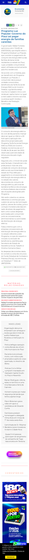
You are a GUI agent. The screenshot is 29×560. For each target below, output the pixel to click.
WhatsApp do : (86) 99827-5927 (15, 267)
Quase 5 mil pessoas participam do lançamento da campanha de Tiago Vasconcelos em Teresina (15, 437)
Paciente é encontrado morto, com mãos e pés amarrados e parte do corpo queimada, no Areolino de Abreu (15, 359)
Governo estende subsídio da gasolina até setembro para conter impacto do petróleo (12, 294)
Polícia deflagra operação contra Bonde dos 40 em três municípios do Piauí (14, 347)
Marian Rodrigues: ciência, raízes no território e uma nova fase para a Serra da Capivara (14, 383)
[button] (14, 552)
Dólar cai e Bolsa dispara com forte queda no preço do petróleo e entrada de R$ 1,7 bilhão (14, 312)
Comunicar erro (14, 270)
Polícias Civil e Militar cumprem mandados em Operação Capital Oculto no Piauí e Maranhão (15, 371)
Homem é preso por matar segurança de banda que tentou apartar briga (15, 394)
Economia (19, 9)
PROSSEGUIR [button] (10, 557)
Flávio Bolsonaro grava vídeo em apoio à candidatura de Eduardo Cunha (14, 404)
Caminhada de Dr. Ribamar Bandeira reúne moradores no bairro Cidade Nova (15, 427)
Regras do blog (19, 13)
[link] (7, 25)
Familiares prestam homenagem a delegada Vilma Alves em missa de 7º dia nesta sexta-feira (14, 416)
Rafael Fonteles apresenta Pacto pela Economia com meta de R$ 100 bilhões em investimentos (14, 303)
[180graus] (10, 2)
